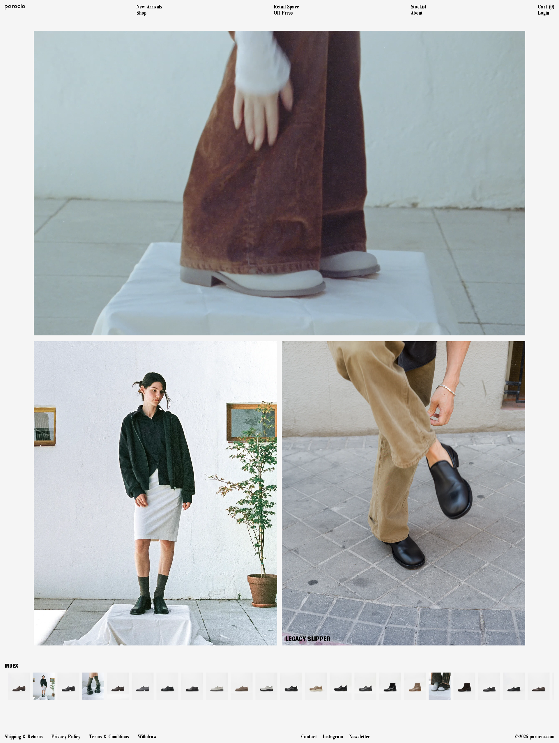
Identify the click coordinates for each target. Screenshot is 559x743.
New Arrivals (149, 7)
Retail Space (286, 7)
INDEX (11, 666)
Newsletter (359, 737)
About (416, 13)
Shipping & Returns (24, 737)
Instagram (333, 737)
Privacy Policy (66, 737)
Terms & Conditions (109, 737)
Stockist (419, 7)
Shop (141, 13)
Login (543, 13)
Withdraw (147, 737)
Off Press (283, 13)
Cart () (546, 7)
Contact (309, 737)
